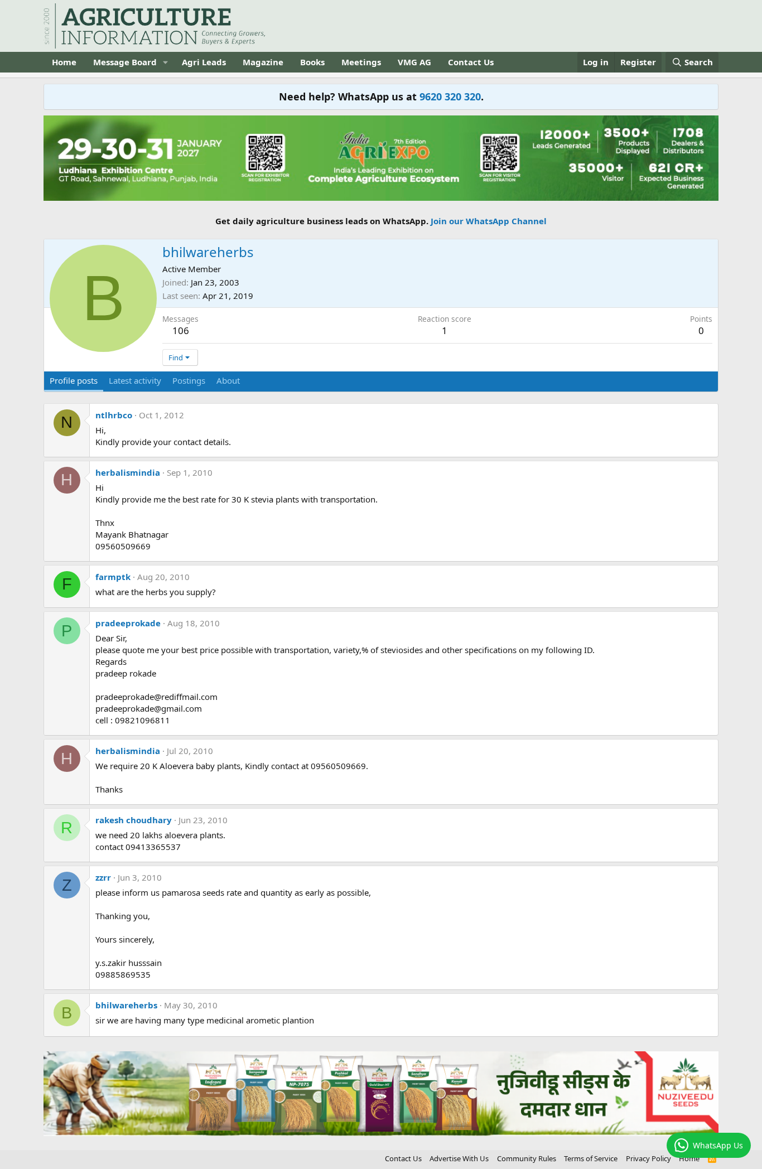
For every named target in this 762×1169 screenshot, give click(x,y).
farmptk (113, 576)
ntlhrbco (113, 415)
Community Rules (526, 1158)
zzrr (103, 877)
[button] (165, 62)
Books (312, 61)
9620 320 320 (450, 96)
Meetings (361, 61)
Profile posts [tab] (74, 380)
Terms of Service (591, 1158)
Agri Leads (204, 61)
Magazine (263, 61)
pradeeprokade (128, 623)
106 (180, 330)
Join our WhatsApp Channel (489, 220)
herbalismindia (127, 472)
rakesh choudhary (133, 819)
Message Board (125, 61)
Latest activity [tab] (135, 380)
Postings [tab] (188, 380)
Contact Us (471, 61)
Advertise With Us (459, 1158)
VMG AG (414, 61)
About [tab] (228, 380)
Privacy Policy (648, 1158)
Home (64, 61)
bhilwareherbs (126, 1005)
